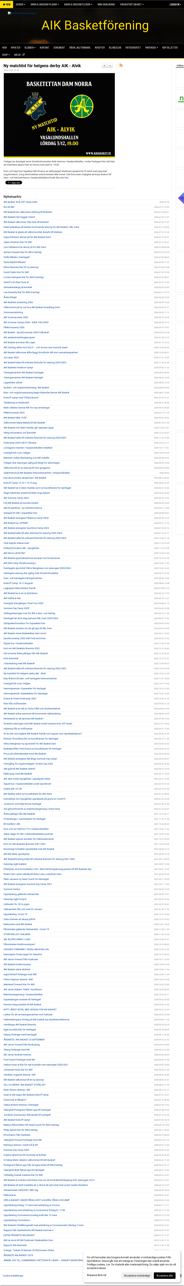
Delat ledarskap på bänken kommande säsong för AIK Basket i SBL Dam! (41, 227)
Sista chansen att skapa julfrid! (19, 919)
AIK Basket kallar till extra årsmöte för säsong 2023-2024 (33, 533)
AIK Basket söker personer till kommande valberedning (32, 713)
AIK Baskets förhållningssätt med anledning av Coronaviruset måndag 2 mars (44, 1225)
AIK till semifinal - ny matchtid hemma (23, 508)
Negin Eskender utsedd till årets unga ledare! (27, 493)
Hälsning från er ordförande (18, 728)
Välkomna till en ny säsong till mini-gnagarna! (27, 467)
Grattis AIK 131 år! (13, 788)
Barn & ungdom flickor (77, 4)
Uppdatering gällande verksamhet (21, 894)
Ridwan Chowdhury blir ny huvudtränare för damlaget (31, 738)
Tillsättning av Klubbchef (16, 402)
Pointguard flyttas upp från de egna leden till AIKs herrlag (33, 1165)
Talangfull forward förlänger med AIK (23, 1140)
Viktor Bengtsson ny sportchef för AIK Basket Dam (30, 743)
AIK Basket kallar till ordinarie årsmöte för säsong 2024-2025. (35, 362)
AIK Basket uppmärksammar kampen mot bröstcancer (32, 558)
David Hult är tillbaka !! (15, 1099)
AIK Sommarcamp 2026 (16, 317)
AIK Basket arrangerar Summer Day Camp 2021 (28, 884)
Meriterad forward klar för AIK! (19, 984)
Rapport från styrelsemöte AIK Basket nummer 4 (28, 1230)
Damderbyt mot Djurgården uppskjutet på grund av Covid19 (34, 799)
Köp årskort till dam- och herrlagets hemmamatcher (30, 678)
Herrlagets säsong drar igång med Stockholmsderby (31, 573)
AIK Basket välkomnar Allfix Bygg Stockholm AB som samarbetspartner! (41, 352)
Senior (19, 4)
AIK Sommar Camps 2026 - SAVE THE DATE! (26, 322)
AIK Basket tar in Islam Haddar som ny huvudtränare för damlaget (37, 488)
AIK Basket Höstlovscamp (17, 964)
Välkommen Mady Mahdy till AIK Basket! (24, 422)
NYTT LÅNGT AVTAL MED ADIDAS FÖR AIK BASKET (30, 1009)
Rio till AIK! (9, 207)
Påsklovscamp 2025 (14, 412)
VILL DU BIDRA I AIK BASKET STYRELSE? (25, 1084)
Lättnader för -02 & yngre (16, 904)
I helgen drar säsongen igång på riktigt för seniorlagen (32, 462)
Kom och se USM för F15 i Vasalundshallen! (26, 829)
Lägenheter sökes (13, 382)
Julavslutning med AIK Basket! (19, 663)
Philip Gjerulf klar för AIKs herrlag (21, 1130)
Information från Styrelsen (17, 1135)
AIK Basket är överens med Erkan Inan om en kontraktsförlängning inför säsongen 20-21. (49, 1180)
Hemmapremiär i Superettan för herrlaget (25, 688)
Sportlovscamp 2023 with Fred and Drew (25, 638)
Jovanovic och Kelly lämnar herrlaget (22, 804)
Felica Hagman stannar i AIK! (18, 979)
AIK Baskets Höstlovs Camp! (18, 367)
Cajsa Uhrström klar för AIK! (18, 242)
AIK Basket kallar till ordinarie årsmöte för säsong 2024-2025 (35, 437)
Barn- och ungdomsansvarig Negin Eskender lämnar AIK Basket (36, 392)
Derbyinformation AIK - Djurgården (21, 548)
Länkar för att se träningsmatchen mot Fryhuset (28, 1014)
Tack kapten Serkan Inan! (16, 543)
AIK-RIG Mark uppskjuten (16, 854)
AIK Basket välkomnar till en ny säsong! (24, 1079)
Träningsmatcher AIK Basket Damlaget (23, 372)
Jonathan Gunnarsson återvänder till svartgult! (27, 1114)
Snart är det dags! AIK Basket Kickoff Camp (26, 1094)
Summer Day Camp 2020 (16, 1150)
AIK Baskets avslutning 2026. (18, 302)
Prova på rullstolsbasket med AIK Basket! (25, 753)
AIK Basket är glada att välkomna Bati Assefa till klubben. (33, 232)
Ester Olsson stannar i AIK (17, 1089)
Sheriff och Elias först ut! (16, 282)
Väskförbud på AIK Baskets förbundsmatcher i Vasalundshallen (37, 472)
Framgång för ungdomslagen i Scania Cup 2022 (28, 763)
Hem (7, 4)
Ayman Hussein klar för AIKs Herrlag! (23, 252)
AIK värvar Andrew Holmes (17, 1054)
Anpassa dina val (96, 1275)
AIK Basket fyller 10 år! (15, 417)
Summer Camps (12, 889)
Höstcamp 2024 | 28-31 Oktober (20, 442)
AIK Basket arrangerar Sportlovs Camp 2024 (26, 528)
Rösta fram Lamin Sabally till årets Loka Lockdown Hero (33, 874)
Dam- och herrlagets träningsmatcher (23, 578)
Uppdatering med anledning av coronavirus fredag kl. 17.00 (34, 1210)
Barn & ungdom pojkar (44, 4)
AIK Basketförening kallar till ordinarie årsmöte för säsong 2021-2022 (39, 859)
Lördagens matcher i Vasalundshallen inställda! (28, 447)
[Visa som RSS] (121, 65)
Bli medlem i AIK (12, 824)
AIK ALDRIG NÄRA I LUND (17, 939)
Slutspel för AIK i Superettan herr (20, 513)
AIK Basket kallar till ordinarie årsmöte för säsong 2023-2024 (35, 538)
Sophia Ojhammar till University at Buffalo (25, 1155)
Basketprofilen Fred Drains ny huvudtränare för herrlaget (32, 748)
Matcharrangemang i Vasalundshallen (23, 994)
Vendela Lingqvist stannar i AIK (20, 1074)
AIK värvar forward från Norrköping (22, 1044)
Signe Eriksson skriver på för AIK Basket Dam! (27, 237)
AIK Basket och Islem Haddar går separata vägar (29, 427)
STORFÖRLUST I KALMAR (17, 934)
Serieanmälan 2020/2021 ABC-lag (21, 1190)
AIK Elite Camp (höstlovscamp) (20, 563)
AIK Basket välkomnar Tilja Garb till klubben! (26, 222)
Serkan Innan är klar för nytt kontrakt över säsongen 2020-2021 (36, 1064)
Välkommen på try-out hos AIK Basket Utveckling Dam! (32, 307)
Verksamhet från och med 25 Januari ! (23, 909)
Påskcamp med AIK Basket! (18, 773)
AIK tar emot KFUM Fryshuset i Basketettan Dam (28, 1240)
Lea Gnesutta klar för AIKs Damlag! (22, 292)
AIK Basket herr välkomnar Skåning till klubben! (28, 212)
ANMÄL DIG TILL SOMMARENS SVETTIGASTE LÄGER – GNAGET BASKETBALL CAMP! (48, 1260)
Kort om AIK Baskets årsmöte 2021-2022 (24, 844)
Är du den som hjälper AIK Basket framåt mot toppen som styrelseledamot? (43, 733)
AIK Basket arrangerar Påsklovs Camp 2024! (26, 518)
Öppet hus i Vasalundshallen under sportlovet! (27, 783)
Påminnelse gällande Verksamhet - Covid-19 (26, 929)
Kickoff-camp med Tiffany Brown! (21, 397)
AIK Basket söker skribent (17, 969)
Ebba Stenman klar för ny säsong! (21, 267)
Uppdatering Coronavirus (17, 1220)
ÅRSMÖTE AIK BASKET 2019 (18, 1255)
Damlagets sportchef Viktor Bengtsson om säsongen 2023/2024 (37, 568)
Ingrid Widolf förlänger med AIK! (20, 974)
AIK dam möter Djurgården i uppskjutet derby (27, 778)
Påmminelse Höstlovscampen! (19, 944)
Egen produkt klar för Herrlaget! (20, 1029)
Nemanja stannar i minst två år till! (21, 1145)
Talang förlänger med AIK (17, 1049)
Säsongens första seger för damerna (23, 954)
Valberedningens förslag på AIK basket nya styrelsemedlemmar (37, 1019)
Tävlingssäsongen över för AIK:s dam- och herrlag (29, 613)
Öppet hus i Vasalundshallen (18, 643)
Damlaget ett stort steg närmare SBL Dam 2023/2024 (31, 618)
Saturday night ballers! (15, 864)
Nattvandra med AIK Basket (18, 924)
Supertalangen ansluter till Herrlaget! (22, 999)
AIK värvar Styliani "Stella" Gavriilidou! (23, 989)
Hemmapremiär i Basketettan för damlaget (26, 693)
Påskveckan (10, 1195)
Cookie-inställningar (13, 1275)
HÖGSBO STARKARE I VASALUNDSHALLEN (26, 949)
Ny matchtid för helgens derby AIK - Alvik (42, 65)
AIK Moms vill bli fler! (14, 553)
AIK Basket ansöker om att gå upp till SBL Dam (28, 628)
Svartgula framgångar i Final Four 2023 (23, 603)
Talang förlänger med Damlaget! (20, 1034)
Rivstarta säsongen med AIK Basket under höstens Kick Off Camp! (38, 723)
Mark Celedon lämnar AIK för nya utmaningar (27, 407)
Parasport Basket (131, 4)
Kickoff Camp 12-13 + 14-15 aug (20, 483)
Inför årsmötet (11, 658)
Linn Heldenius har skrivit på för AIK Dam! (25, 247)
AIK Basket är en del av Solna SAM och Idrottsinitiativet (32, 708)
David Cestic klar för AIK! (16, 272)
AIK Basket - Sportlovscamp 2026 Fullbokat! (26, 332)
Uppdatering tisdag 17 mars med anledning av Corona (32, 1205)
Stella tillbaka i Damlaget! (17, 257)
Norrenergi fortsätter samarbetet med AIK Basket (29, 849)
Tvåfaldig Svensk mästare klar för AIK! (23, 1175)
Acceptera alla (165, 1275)
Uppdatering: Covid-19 (15, 914)
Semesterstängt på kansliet (18, 287)
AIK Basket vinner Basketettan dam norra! (25, 633)
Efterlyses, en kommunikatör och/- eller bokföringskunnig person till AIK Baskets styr (47, 869)
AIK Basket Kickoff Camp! (17, 1120)
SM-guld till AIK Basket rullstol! (19, 768)
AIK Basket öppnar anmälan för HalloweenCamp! (29, 839)
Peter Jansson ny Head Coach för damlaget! (26, 879)
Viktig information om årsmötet (20, 432)
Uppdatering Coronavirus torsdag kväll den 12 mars (30, 1215)
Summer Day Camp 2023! (16, 608)
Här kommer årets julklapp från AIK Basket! (26, 653)
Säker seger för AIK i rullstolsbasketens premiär (28, 834)
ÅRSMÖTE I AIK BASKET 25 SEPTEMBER (24, 1039)
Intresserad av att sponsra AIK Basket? (24, 718)
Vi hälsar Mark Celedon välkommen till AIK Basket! (29, 1160)
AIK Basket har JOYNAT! (16, 523)
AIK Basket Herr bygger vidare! (19, 217)
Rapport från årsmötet (15, 1245)
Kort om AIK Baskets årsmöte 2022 (22, 648)
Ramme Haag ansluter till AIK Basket (22, 1004)
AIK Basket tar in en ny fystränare (20, 593)
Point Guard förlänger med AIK (19, 1059)
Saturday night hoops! (15, 899)
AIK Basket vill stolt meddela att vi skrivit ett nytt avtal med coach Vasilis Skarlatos (46, 1185)
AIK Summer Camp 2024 (16, 498)
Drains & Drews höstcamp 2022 (20, 698)
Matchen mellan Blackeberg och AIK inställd (26, 457)
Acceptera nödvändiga (137, 1275)
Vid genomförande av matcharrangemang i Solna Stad (32, 809)
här (66, 177)
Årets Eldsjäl (10, 297)
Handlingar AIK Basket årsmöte (20, 1024)
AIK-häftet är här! (12, 598)
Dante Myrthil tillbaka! (15, 262)
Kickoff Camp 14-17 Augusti (18, 583)
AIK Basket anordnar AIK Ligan (19, 342)
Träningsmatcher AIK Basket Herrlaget (23, 377)
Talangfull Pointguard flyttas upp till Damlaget (27, 1109)
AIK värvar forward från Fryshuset (21, 959)
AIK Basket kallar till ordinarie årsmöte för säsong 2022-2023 (35, 668)
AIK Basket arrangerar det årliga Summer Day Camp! (30, 758)
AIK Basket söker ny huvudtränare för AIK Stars (28, 793)
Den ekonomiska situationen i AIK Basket (25, 477)
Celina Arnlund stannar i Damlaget (21, 1104)
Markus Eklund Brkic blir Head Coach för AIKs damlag (31, 1125)
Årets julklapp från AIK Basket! (19, 814)
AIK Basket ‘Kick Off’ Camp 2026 (20, 202)
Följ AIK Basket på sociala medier (21, 503)
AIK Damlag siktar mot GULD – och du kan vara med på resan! (36, 347)
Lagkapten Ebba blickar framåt (20, 588)
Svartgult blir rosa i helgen (17, 452)
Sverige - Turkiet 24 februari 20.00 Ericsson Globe (29, 1250)
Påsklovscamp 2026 (14, 327)
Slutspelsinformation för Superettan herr (24, 623)
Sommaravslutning (13, 312)
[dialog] (131, 1266)
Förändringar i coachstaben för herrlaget (24, 819)
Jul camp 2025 (11, 357)
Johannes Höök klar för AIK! (18, 1069)
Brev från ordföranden (15, 703)
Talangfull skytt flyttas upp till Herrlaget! (24, 1170)
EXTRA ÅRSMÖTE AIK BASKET (19, 1235)
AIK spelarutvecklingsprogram (19, 337)
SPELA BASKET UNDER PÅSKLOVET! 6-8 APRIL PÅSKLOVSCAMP (37, 1200)
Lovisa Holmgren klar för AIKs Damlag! (24, 277)
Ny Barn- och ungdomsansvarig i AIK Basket (26, 387)
